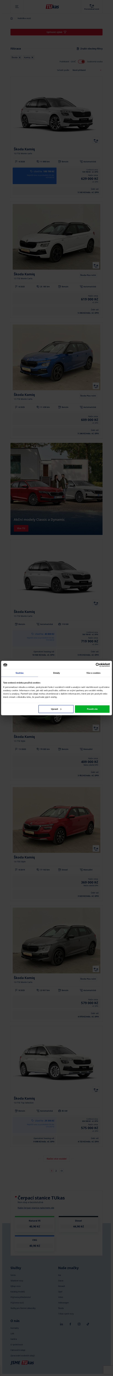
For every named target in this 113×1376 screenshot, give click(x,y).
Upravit (54, 709)
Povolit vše (92, 709)
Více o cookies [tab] (93, 673)
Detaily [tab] (56, 673)
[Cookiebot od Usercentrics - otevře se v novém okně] (98, 665)
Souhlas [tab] (20, 673)
